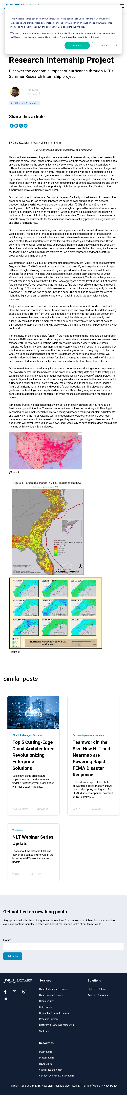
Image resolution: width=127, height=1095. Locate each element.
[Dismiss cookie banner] (115, 12)
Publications (45, 1051)
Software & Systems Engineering (56, 1025)
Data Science (46, 1007)
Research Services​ (49, 1019)
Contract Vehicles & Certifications (56, 1075)
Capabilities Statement (51, 1069)
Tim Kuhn (32, 89)
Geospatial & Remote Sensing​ (54, 1013)
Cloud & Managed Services (53, 989)
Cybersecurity (46, 1001)
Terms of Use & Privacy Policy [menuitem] (99, 1085)
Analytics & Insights (98, 995)
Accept (77, 45)
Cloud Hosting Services (51, 995)
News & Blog (45, 1063)
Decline (104, 45)
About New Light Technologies (24, 103)
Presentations (46, 1057)
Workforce (44, 1031)
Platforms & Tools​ (97, 989)
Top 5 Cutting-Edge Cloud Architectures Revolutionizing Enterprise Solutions (33, 755)
